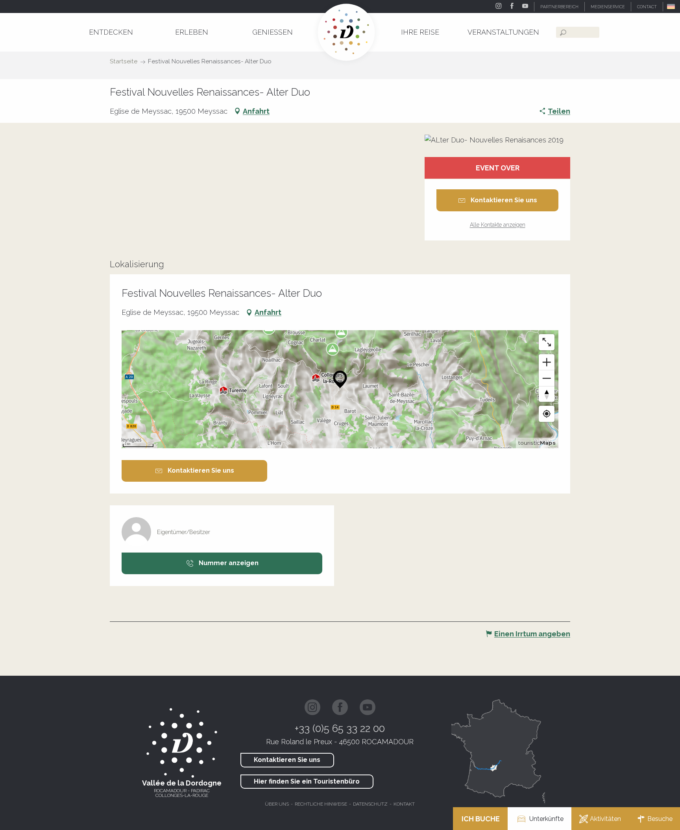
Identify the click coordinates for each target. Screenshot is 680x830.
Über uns (277, 804)
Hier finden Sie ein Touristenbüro (307, 781)
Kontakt (404, 804)
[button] (671, 6)
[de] (671, 6)
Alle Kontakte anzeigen (497, 225)
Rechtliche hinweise (321, 804)
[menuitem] (110, 32)
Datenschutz (370, 804)
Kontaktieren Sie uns (287, 759)
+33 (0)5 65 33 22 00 (340, 728)
